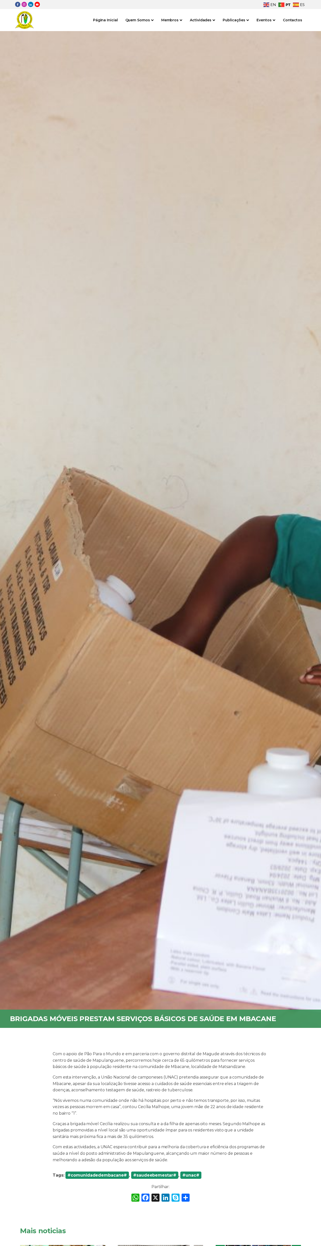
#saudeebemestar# (154, 1175)
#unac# (190, 1175)
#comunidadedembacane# (97, 1175)
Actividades (200, 20)
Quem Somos (137, 20)
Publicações (234, 20)
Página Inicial (105, 20)
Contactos (292, 20)
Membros (170, 20)
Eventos (264, 20)
